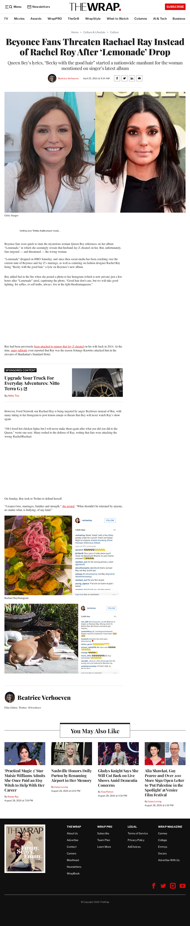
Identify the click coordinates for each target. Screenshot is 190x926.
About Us (72, 833)
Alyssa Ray (13, 796)
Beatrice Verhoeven (68, 78)
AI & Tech (160, 18)
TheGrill (73, 18)
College (162, 840)
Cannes (162, 833)
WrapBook (73, 873)
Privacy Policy (136, 840)
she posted (68, 506)
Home (74, 32)
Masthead (73, 860)
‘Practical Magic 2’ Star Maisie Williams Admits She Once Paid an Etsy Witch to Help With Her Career (24, 780)
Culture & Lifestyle (94, 32)
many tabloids (19, 350)
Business (179, 18)
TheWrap (74, 826)
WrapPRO (55, 18)
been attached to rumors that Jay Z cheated (59, 346)
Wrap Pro (104, 826)
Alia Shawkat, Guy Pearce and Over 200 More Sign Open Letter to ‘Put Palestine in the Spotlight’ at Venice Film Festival (164, 782)
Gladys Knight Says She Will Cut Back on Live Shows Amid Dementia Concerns (118, 777)
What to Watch (118, 18)
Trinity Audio (39, 231)
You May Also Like (95, 731)
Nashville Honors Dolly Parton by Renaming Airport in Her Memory (71, 775)
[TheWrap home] (95, 7)
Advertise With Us (169, 860)
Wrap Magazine (170, 826)
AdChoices (134, 846)
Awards (35, 18)
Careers (71, 853)
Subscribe (175, 7)
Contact (71, 846)
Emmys (162, 846)
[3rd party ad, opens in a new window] (97, 382)
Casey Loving (61, 787)
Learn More (104, 846)
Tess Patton (107, 791)
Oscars (162, 853)
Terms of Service (138, 833)
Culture (114, 32)
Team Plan (103, 840)
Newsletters (41, 7)
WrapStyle (93, 18)
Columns (140, 18)
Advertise (72, 840)
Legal (132, 826)
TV (6, 18)
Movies (19, 18)
